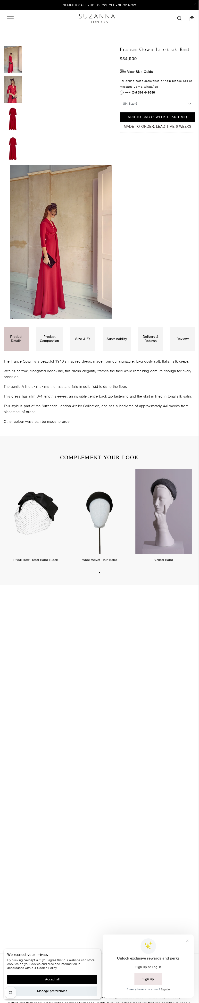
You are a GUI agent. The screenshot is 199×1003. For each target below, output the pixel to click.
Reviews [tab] (182, 339)
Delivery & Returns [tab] (150, 338)
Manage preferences (52, 991)
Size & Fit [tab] (82, 339)
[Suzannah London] (99, 18)
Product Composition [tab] (49, 338)
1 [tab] (99, 572)
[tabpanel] (36, 519)
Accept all (52, 979)
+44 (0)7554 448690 (140, 92)
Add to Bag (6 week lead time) (157, 117)
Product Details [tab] (16, 338)
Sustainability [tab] (117, 339)
